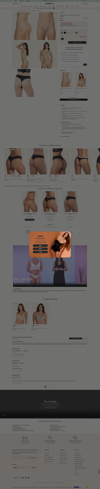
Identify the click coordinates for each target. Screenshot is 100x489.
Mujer (40, 245)
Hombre (40, 248)
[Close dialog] (69, 233)
